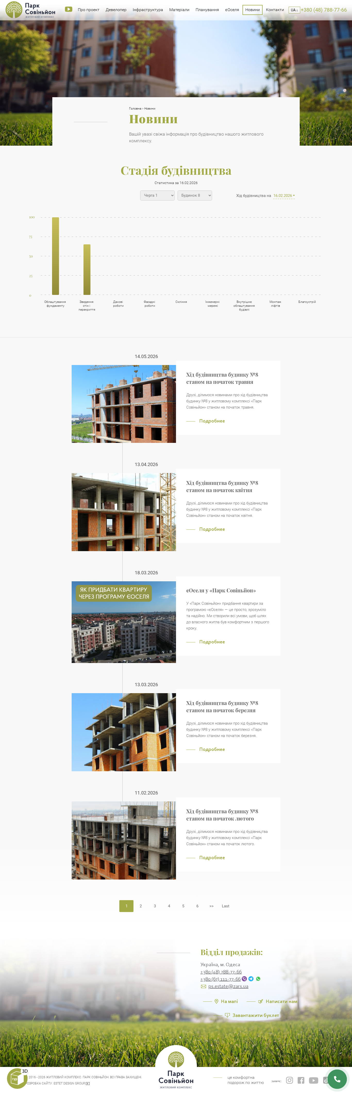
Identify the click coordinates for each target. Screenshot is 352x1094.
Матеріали (179, 9)
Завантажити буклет (255, 1015)
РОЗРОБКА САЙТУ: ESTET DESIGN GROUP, (55, 1083)
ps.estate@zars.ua (228, 986)
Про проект (88, 9)
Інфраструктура (148, 9)
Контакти (275, 9)
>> (211, 906)
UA (293, 10)
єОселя (232, 9)
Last (225, 906)
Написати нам (281, 1001)
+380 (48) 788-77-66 (221, 972)
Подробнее (212, 421)
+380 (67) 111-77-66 (220, 979)
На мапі (229, 1001)
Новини (252, 9)
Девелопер (116, 9)
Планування (207, 9)
